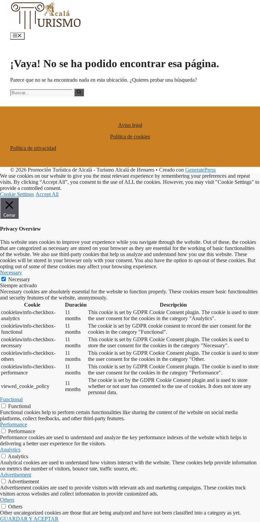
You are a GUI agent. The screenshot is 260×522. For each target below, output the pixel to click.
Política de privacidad (33, 148)
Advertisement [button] (15, 475)
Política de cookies (130, 136)
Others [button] (7, 500)
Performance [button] (13, 424)
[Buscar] (79, 92)
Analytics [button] (10, 449)
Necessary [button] (11, 272)
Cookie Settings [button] (17, 194)
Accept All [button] (47, 194)
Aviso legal (130, 125)
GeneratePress (200, 170)
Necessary (19, 279)
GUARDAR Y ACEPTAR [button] (29, 519)
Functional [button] (11, 399)
